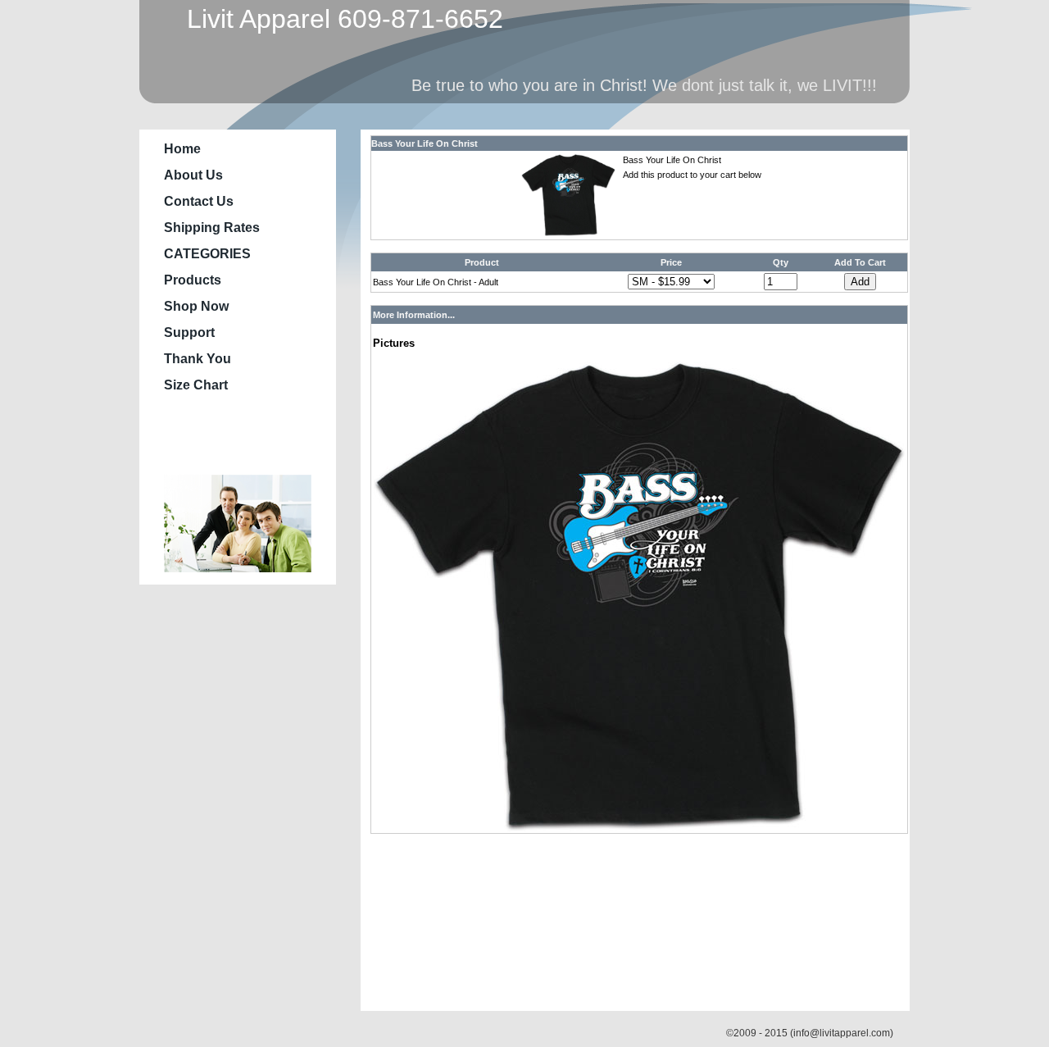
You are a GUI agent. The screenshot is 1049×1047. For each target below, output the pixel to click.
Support (189, 332)
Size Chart (196, 385)
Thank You (197, 359)
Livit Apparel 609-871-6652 (337, 19)
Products (192, 280)
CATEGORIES (207, 254)
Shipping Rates (212, 227)
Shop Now (196, 306)
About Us (193, 175)
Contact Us (199, 201)
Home (182, 149)
